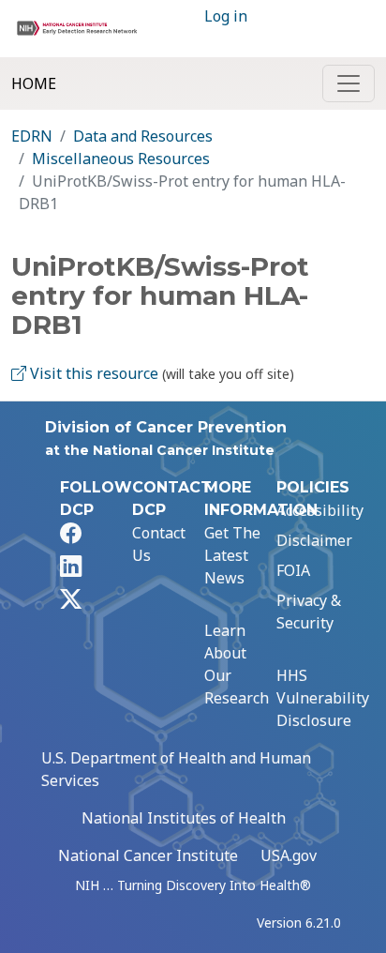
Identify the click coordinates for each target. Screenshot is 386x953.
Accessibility (320, 510)
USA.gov (288, 855)
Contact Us (159, 544)
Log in (225, 16)
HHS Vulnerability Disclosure (322, 698)
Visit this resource (92, 373)
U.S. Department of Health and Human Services (176, 769)
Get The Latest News (232, 555)
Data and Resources (143, 136)
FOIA (293, 570)
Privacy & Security (308, 611)
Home (33, 83)
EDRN (31, 136)
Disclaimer (314, 540)
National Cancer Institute (148, 855)
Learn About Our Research (236, 664)
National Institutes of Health (184, 818)
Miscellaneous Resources (121, 158)
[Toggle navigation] (348, 83)
